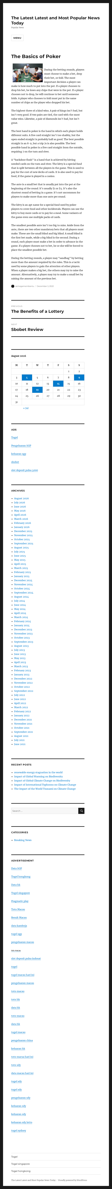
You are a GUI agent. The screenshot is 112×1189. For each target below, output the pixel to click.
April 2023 (20, 662)
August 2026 (21, 498)
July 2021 (19, 740)
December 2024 (23, 580)
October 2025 (22, 539)
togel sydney (18, 1130)
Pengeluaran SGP (21, 445)
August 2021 (21, 735)
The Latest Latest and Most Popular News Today (33, 1180)
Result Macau (19, 917)
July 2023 (19, 649)
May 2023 (19, 658)
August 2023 (21, 645)
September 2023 (23, 641)
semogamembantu (24, 286)
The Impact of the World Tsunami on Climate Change (45, 788)
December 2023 (23, 629)
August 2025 (21, 547)
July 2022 (19, 695)
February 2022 (22, 711)
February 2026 (22, 523)
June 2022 (20, 699)
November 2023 (23, 633)
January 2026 (22, 527)
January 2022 (21, 715)
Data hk (15, 884)
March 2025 (21, 568)
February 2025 (22, 572)
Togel (14, 437)
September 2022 (23, 690)
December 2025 (23, 531)
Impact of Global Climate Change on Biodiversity (42, 780)
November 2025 (23, 535)
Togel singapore (20, 892)
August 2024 (21, 596)
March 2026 (21, 518)
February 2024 (22, 621)
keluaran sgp (18, 453)
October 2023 (22, 637)
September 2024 (23, 592)
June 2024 (20, 604)
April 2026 (20, 514)
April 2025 (20, 563)
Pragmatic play (19, 901)
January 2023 (21, 674)
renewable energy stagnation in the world (38, 772)
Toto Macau (18, 909)
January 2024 (21, 625)
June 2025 (20, 555)
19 (37, 389)
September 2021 (23, 731)
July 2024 (19, 600)
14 (58, 383)
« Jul (25, 408)
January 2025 (21, 576)
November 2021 (23, 723)
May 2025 (20, 559)
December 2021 (23, 719)
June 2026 (20, 506)
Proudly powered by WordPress (72, 1180)
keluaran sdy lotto (21, 1122)
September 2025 (23, 543)
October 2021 (21, 727)
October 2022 (22, 686)
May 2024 (20, 609)
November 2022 (23, 682)
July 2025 (19, 551)
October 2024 (22, 588)
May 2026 (20, 510)
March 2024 (21, 617)
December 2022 (23, 678)
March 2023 (21, 666)
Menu (17, 38)
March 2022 (21, 707)
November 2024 (23, 584)
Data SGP (16, 868)
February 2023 (22, 670)
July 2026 (19, 502)
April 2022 (20, 703)
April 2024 (20, 613)
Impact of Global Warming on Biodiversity (38, 776)
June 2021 (19, 744)
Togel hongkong (20, 876)
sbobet (15, 462)
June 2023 (20, 654)
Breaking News (23, 840)
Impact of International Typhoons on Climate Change (45, 784)
